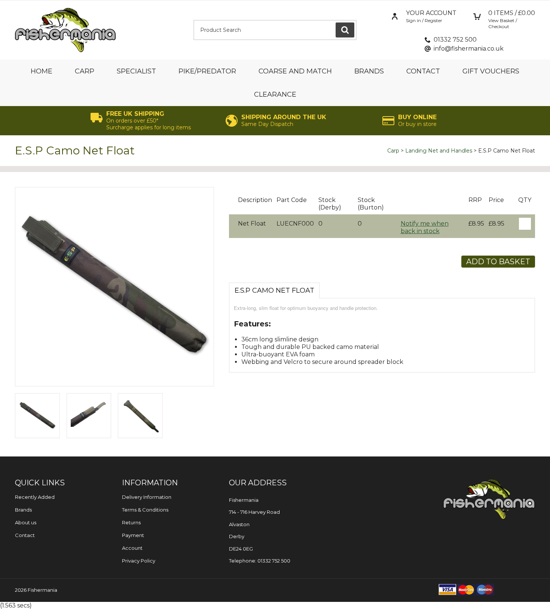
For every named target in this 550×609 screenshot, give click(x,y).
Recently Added (35, 497)
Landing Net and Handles (438, 150)
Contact (423, 71)
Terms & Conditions (145, 510)
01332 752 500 (455, 39)
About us (25, 522)
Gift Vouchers (490, 71)
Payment (133, 535)
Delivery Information (146, 497)
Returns (131, 522)
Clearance (275, 94)
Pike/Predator (207, 71)
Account (132, 548)
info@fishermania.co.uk (469, 48)
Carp (84, 71)
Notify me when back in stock (425, 227)
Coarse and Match (295, 71)
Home (41, 71)
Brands (369, 71)
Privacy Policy (138, 561)
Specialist (136, 71)
